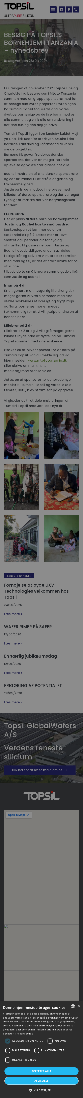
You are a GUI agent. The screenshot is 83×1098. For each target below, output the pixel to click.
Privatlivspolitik (24, 1033)
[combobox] (73, 1006)
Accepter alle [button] (41, 1071)
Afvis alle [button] (41, 1080)
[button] (41, 1090)
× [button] (78, 1006)
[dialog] (41, 1049)
